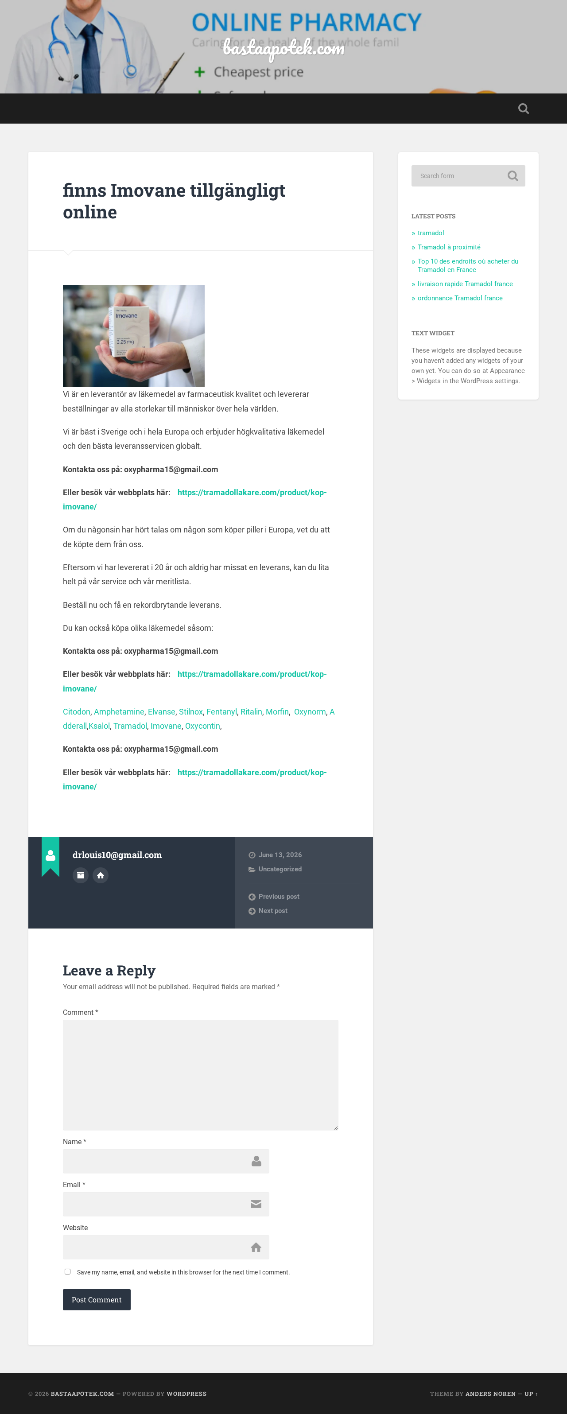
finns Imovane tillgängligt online (174, 200)
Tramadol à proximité (449, 247)
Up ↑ (531, 1393)
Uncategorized (280, 869)
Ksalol (99, 725)
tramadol (431, 233)
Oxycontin (202, 725)
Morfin (277, 711)
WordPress (187, 1393)
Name (74, 1142)
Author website (101, 875)
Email (74, 1185)
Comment (80, 1012)
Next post (273, 911)
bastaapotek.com (283, 46)
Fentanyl (221, 711)
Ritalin (251, 711)
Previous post (279, 897)
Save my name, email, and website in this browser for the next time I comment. (183, 1272)
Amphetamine (119, 711)
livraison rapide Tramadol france (465, 284)
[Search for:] (468, 175)
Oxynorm (310, 711)
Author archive (81, 875)
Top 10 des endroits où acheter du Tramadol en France (468, 265)
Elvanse (161, 711)
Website (75, 1227)
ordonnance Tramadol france (460, 298)
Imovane (166, 725)
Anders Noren (491, 1393)
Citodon (76, 711)
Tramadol (130, 725)
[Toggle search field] (524, 108)
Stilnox (191, 711)
